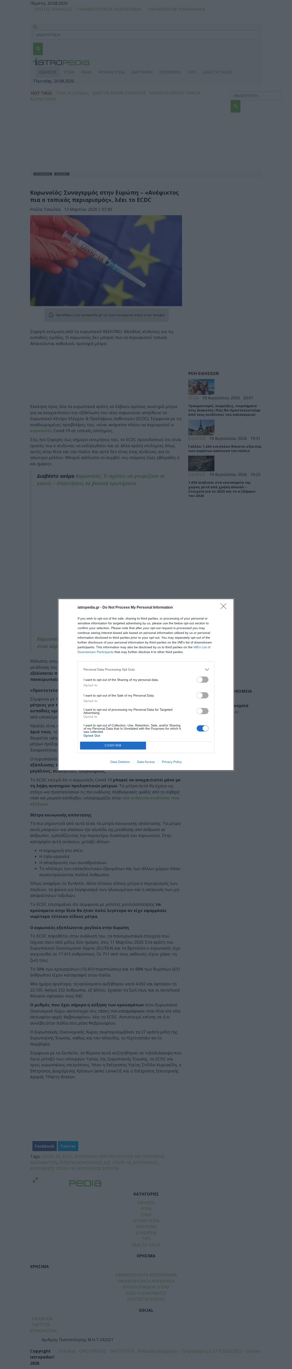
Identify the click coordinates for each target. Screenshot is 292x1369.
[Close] (225, 607)
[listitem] (146, 669)
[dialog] (146, 684)
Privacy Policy (172, 762)
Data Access (146, 762)
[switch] (203, 680)
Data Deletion (120, 762)
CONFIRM (113, 745)
